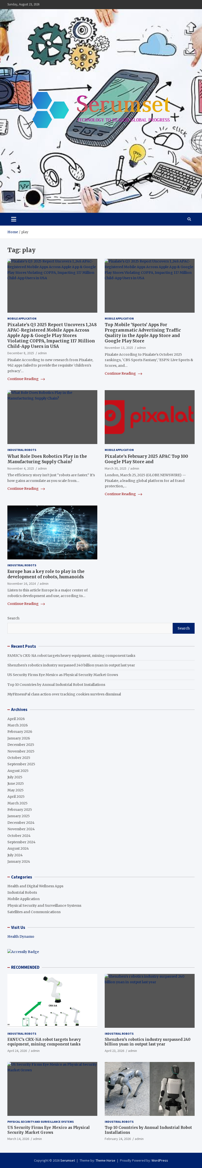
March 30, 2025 (115, 468)
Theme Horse (105, 1160)
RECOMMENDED (25, 967)
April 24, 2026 (17, 1050)
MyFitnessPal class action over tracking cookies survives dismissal (64, 694)
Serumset (67, 1160)
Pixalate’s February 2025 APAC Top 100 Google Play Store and (146, 459)
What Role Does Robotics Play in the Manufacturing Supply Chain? (47, 459)
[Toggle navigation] (13, 219)
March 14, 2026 (18, 1139)
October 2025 (18, 757)
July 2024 (15, 855)
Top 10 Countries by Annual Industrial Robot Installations (56, 684)
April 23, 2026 (114, 1050)
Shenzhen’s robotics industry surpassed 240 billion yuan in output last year (71, 665)
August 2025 (18, 770)
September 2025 (21, 764)
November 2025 (20, 751)
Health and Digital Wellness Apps (35, 886)
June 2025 (15, 783)
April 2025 (16, 796)
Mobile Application (21, 318)
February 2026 (19, 731)
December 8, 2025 (20, 353)
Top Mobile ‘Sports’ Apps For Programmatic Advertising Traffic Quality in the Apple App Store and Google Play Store (143, 333)
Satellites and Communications (34, 912)
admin (42, 353)
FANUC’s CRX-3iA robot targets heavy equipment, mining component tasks (71, 655)
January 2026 (18, 738)
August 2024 (18, 848)
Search (13, 618)
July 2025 (14, 777)
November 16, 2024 (21, 583)
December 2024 (20, 822)
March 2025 (17, 803)
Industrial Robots (21, 450)
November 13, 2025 (119, 347)
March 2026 (17, 725)
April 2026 (16, 719)
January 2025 (18, 816)
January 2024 (18, 861)
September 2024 (21, 842)
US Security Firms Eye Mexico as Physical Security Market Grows (62, 675)
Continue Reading (23, 379)
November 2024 (21, 829)
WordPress (160, 1160)
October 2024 (19, 835)
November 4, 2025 (20, 468)
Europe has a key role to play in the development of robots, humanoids (45, 574)
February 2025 (19, 809)
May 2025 (15, 790)
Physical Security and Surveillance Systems (44, 905)
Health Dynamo (20, 936)
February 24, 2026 (118, 1139)
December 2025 (20, 744)
